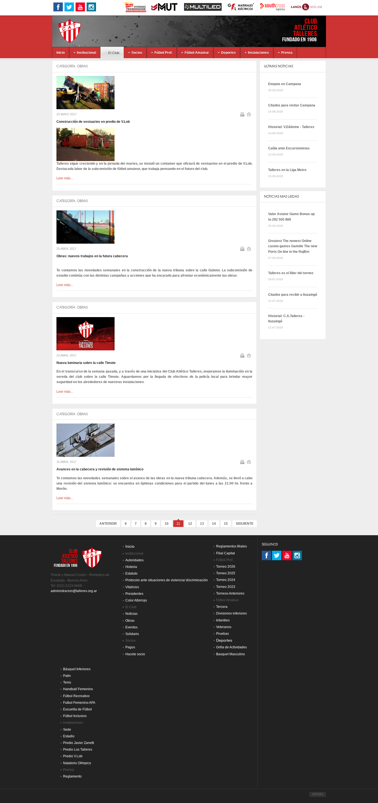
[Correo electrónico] (249, 115)
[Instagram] (297, 555)
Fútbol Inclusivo (75, 716)
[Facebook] (266, 555)
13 (202, 524)
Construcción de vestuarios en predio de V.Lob (93, 122)
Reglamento (72, 776)
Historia (131, 567)
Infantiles (223, 620)
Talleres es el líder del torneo (290, 273)
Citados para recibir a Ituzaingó (292, 295)
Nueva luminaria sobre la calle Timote (86, 363)
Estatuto (131, 573)
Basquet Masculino (230, 654)
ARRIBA (317, 794)
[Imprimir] (243, 115)
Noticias (131, 614)
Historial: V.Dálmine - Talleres (291, 127)
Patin (67, 676)
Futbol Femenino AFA (79, 703)
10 (167, 524)
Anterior (108, 524)
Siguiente (244, 524)
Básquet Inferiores (76, 669)
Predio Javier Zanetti (78, 743)
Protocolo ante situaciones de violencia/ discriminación (166, 580)
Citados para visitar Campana (291, 105)
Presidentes (134, 594)
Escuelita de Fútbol (77, 709)
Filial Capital (225, 553)
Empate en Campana (284, 84)
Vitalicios (132, 587)
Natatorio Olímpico (77, 763)
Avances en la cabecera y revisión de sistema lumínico (99, 469)
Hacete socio (135, 654)
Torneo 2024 (225, 580)
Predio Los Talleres (77, 749)
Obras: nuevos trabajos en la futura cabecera (92, 256)
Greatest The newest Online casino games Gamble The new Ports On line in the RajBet (292, 246)
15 (226, 524)
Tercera (221, 607)
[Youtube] (287, 555)
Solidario (132, 634)
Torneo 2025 (225, 573)
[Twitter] (276, 555)
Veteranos (223, 627)
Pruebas (222, 634)
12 (190, 524)
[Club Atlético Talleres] (65, 30)
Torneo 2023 (225, 587)
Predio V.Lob (72, 756)
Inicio (129, 546)
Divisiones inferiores (231, 613)
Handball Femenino (78, 689)
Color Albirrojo (136, 600)
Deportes (224, 640)
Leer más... (64, 178)
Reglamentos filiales (231, 546)
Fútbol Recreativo (76, 696)
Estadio (68, 736)
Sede (67, 729)
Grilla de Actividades (231, 647)
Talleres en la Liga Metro (287, 170)
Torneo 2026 (225, 567)
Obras (82, 66)
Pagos (130, 647)
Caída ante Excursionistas (289, 148)
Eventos (131, 627)
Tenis (67, 682)
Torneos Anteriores (230, 593)
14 (214, 524)
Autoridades (134, 560)
